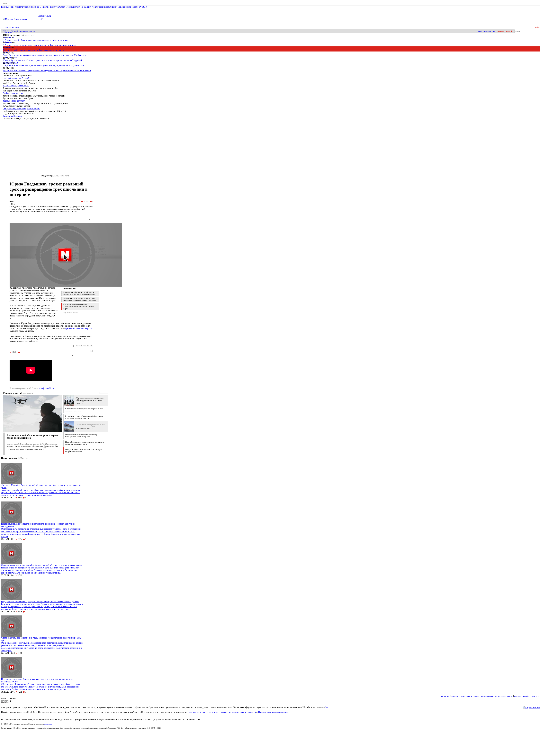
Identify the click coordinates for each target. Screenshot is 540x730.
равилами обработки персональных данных (274, 712)
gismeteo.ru (48, 724)
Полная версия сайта (12, 9)
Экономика (33, 7)
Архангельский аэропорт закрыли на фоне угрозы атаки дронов (33, 50)
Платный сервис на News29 (16, 78)
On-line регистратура (13, 93)
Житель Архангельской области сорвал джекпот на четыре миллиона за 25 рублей (42, 60)
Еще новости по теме (70, 313)
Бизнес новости (130, 7)
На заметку (86, 7)
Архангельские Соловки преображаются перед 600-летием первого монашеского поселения (47, 70)
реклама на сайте (522, 696)
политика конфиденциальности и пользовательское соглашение (482, 696)
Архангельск (44, 16)
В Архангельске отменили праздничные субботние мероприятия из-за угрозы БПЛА (43, 65)
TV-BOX (143, 7)
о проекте (445, 696)
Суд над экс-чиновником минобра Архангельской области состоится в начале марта (78, 306)
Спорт (62, 7)
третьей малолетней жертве (78, 328)
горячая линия (503, 31)
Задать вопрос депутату (14, 101)
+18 (40, 19)
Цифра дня (117, 7)
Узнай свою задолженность (16, 85)
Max (327, 707)
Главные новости (9, 7)
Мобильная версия (26, 31)
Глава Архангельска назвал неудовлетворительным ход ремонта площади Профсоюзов (44, 55)
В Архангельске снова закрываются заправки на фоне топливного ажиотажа (39, 45)
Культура (54, 7)
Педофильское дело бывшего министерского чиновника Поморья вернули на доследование (79, 299)
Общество (45, 7)
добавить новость (486, 31)
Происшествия (73, 7)
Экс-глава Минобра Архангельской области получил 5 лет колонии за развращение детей (79, 293)
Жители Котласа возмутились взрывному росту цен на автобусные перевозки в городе (84, 443)
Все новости (103, 393)
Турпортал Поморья (12, 116)
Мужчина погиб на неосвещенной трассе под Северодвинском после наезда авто (81, 436)
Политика (23, 7)
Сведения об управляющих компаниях (21, 108)
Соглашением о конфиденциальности (238, 712)
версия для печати (84, 345)
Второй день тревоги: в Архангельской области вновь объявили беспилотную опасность (84, 417)
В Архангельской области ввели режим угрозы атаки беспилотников (36, 40)
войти (537, 27)
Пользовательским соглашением (203, 712)
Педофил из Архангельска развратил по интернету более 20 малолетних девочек (40, 601)
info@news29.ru (46, 388)
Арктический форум (102, 7)
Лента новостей (27, 393)
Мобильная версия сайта (14, 696)
